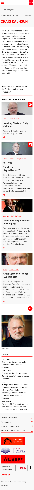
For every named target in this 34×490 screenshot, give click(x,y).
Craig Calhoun (14, 119)
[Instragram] (6, 474)
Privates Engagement (10, 426)
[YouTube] (9, 474)
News (5, 159)
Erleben (11, 159)
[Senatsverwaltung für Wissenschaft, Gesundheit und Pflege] (17, 468)
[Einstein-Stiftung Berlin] (31, 2)
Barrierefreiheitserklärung (18, 482)
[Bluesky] (2, 474)
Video (5, 119)
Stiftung (6, 216)
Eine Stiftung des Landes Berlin (14, 431)
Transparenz (6, 422)
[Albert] (17, 459)
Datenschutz (5, 482)
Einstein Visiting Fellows (9, 15)
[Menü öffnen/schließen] (3, 2)
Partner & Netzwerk (9, 418)
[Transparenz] (17, 450)
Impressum (4, 485)
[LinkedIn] (4, 474)
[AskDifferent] (17, 441)
